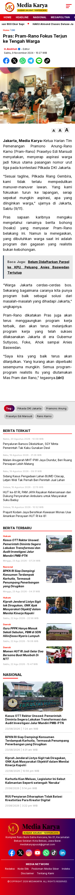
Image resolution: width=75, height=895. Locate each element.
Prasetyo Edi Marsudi (19, 416)
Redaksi (10, 868)
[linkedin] (63, 855)
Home (7, 17)
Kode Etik (23, 868)
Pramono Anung (56, 408)
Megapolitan (60, 17)
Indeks (66, 868)
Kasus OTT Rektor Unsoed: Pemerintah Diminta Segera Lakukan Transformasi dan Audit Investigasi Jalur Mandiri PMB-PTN (22, 548)
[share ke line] (40, 63)
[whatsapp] (46, 855)
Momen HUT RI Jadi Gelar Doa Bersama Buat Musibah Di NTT (23, 655)
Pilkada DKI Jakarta (29, 408)
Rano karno (44, 416)
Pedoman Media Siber (45, 868)
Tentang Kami (45, 873)
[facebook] (12, 855)
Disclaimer (27, 873)
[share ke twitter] (15, 63)
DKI (13, 30)
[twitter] (21, 855)
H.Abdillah (10, 49)
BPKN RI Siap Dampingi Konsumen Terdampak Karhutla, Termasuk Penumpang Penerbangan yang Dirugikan (21, 578)
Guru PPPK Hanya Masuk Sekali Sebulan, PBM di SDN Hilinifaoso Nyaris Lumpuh (22, 632)
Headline (22, 17)
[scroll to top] (69, 872)
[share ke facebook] (7, 63)
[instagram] (29, 855)
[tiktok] (54, 855)
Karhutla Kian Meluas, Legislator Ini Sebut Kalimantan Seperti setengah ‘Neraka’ (35, 780)
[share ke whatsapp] (23, 63)
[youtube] (38, 855)
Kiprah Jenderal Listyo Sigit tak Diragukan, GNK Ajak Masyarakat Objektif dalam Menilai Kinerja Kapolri (37, 761)
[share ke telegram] (31, 63)
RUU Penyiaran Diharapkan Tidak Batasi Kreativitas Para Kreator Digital (33, 798)
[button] (53, 130)
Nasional (39, 17)
